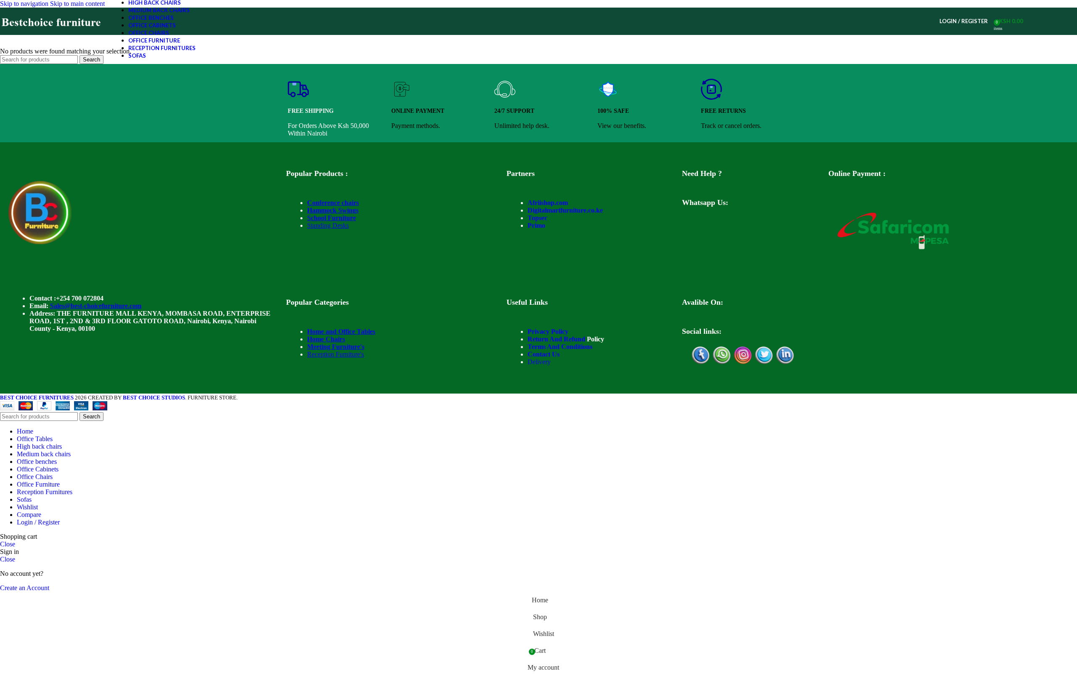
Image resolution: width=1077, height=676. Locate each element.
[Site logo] (51, 34)
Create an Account (24, 587)
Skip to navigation (25, 3)
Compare (29, 514)
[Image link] (40, 241)
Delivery (539, 361)
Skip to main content (77, 3)
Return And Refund (556, 339)
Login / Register (38, 522)
